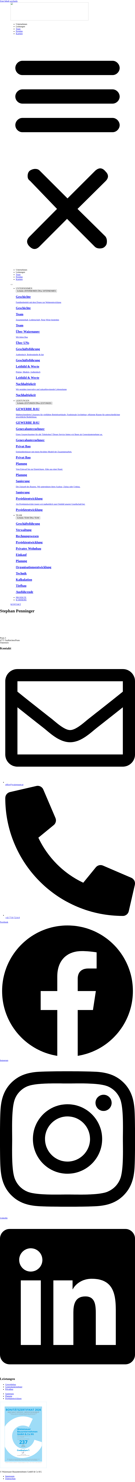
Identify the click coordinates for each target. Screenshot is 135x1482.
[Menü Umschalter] (12, 284)
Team (18, 29)
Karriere (19, 34)
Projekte (19, 31)
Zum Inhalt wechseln (9, 1)
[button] (67, 152)
